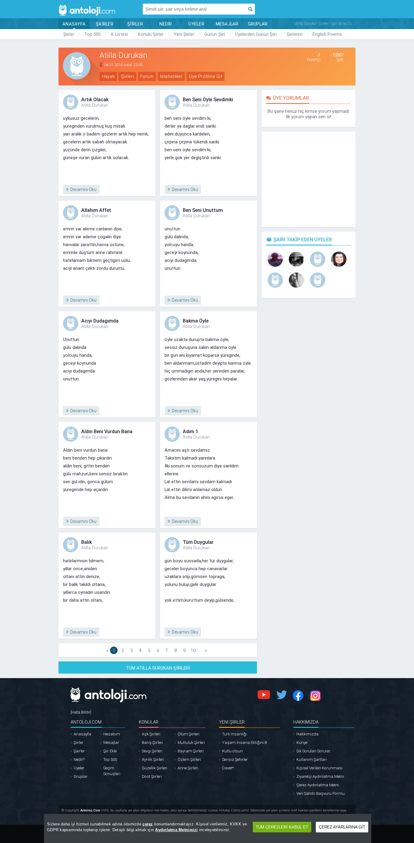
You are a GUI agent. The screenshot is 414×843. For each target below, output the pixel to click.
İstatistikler (171, 76)
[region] (207, 828)
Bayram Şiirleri (191, 751)
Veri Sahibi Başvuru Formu (320, 793)
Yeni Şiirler (184, 34)
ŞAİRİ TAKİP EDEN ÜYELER (302, 240)
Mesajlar (111, 742)
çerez (147, 824)
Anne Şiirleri (188, 768)
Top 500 (92, 34)
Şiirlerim (294, 34)
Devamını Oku (83, 189)
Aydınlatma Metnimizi (176, 830)
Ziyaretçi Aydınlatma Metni (320, 776)
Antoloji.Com (90, 810)
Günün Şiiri (214, 34)
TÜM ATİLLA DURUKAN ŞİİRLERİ (158, 668)
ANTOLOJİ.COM (86, 722)
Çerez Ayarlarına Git (342, 827)
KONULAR (149, 722)
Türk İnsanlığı (234, 734)
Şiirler (68, 34)
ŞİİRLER (135, 24)
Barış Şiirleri (152, 742)
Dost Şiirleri (152, 776)
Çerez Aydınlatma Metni (317, 785)
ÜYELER (196, 24)
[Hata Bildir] (81, 712)
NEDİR (165, 24)
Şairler (79, 751)
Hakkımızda (307, 734)
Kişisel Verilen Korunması (319, 768)
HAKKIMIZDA (306, 722)
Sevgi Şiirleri (152, 751)
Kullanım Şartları (311, 759)
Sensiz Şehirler (235, 759)
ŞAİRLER (104, 24)
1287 (337, 57)
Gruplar (81, 776)
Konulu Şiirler (151, 34)
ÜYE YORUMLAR (291, 98)
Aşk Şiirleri (151, 734)
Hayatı (108, 76)
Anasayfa (82, 734)
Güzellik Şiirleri (154, 768)
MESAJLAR (227, 24)
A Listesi (119, 34)
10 (193, 650)
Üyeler (79, 768)
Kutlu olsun (232, 751)
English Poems (327, 34)
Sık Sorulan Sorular (313, 751)
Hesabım (111, 734)
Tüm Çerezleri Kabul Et (282, 827)
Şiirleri (127, 76)
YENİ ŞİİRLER (232, 722)
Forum (147, 76)
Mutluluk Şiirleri (191, 742)
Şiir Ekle (110, 751)
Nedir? (79, 759)
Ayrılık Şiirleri (153, 759)
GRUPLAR (258, 24)
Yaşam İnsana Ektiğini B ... (246, 742)
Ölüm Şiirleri (188, 734)
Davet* (228, 768)
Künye (301, 742)
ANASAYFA (73, 24)
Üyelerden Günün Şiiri (256, 34)
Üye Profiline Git (205, 76)
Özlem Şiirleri (189, 759)
